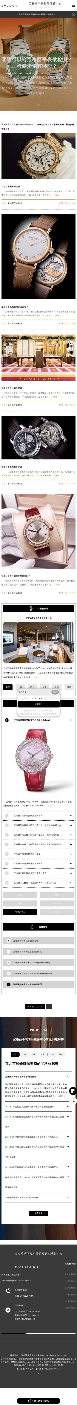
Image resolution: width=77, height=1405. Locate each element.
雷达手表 (57, 903)
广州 (32, 687)
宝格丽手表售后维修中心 (23, 124)
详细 (57, 195)
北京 (8, 687)
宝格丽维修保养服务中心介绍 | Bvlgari (32, 720)
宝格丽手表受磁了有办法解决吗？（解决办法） (35, 883)
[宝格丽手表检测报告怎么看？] (38, 298)
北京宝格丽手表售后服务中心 (38, 618)
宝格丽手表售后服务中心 (45, 3)
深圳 (45, 687)
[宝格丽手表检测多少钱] (38, 458)
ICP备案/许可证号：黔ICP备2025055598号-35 (38, 1369)
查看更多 (38, 1213)
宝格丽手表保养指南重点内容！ (28, 816)
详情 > (36, 677)
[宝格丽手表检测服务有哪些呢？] (38, 567)
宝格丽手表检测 (15, 203)
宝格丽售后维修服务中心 (32, 1355)
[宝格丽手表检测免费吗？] (38, 379)
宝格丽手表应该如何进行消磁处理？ (30, 873)
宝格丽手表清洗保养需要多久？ (28, 864)
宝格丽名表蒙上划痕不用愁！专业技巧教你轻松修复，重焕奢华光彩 (45, 844)
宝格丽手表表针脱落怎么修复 (27, 854)
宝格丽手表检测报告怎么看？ (14, 307)
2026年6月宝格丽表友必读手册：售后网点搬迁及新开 (29, 1107)
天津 (57, 687)
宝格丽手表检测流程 (10, 186)
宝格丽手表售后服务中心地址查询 (20, 1077)
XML (38, 1373)
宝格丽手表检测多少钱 (11, 467)
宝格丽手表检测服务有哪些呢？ (15, 576)
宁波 (57, 912)
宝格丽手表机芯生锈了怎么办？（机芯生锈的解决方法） (39, 825)
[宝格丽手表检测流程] (38, 178)
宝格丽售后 (20, 912)
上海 (20, 687)
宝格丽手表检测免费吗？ (12, 388)
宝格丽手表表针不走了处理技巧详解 (21, 1197)
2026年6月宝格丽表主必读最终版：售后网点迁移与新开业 (31, 1137)
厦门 (20, 903)
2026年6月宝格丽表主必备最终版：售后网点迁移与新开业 (31, 1167)
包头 (57, 895)
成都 (69, 687)
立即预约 (38, 704)
